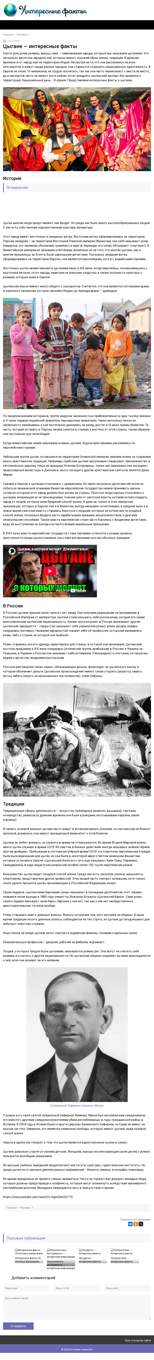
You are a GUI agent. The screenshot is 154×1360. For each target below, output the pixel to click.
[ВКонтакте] (130, 1224)
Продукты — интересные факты (90, 1260)
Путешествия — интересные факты (122, 1260)
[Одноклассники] (135, 1224)
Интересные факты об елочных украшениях (28, 1260)
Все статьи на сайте (138, 1340)
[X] (141, 1224)
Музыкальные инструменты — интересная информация (61, 1265)
